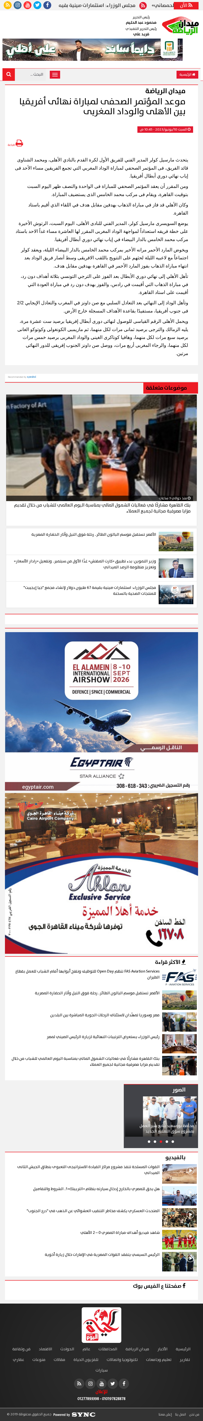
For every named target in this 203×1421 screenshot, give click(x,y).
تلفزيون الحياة (86, 1360)
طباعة (12, 145)
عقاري (18, 1360)
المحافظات (108, 1349)
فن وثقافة (21, 1349)
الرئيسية (185, 74)
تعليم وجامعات (159, 1360)
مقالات (59, 1360)
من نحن (193, 1414)
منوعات (39, 1360)
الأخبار (162, 1349)
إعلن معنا (165, 1414)
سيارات (102, 1370)
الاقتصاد (45, 1349)
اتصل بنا (180, 1414)
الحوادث (67, 1349)
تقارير (185, 1360)
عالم (86, 1349)
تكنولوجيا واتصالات (122, 1360)
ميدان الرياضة (137, 1349)
